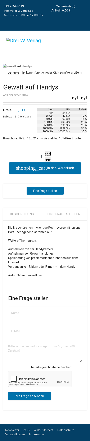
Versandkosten (15, 434)
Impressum (36, 434)
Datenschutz (65, 430)
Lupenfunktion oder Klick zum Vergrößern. (45, 72)
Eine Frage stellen (45, 190)
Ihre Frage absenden (29, 396)
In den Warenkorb (60, 168)
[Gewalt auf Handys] (45, 66)
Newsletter (12, 430)
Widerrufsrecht (43, 430)
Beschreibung (22, 214)
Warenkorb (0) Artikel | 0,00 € (63, 8)
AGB (26, 430)
